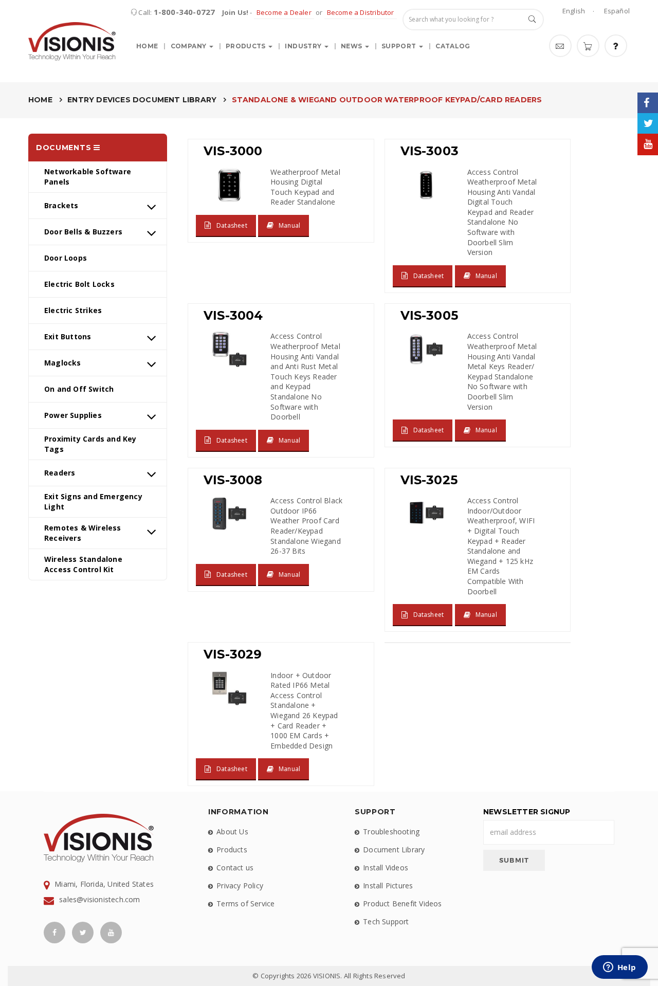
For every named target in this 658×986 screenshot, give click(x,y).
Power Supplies (73, 415)
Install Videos (385, 867)
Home (147, 46)
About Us (232, 831)
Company (189, 46)
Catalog (452, 46)
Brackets (61, 205)
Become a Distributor (360, 12)
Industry (304, 46)
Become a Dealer (284, 12)
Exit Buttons (67, 336)
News (352, 46)
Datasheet (231, 225)
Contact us (234, 867)
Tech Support (386, 921)
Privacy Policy (239, 885)
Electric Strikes (73, 310)
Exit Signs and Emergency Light (93, 501)
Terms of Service (245, 903)
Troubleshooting (391, 831)
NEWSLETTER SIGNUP (526, 811)
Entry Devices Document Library (141, 99)
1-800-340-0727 (184, 12)
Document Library (394, 849)
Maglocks (62, 363)
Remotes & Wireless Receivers (82, 533)
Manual (289, 225)
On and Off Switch (79, 389)
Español (617, 10)
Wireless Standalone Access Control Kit (83, 564)
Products (246, 46)
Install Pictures (388, 885)
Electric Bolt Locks (79, 284)
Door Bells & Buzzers (83, 231)
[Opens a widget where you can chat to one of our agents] (619, 968)
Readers (59, 473)
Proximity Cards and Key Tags (90, 444)
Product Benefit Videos (402, 903)
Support (399, 46)
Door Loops (65, 258)
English (573, 10)
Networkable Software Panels (87, 177)
